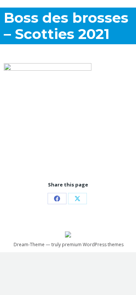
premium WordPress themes (93, 244)
